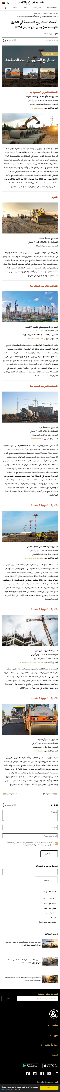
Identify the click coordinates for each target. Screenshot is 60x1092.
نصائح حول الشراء (50, 903)
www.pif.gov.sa (37, 108)
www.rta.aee (38, 750)
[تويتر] (47, 1073)
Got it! (49, 1088)
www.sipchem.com (35, 338)
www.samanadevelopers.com (31, 662)
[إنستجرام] (33, 1073)
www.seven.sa (37, 438)
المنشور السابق (48, 793)
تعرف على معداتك (49, 898)
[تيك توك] (26, 1073)
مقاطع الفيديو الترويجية (47, 922)
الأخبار (14, 7)
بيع (6, 7)
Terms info (5, 1089)
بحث (46, 880)
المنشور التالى (12, 793)
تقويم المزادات (37, 7)
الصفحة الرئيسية (51, 7)
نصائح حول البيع (50, 908)
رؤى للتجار (52, 917)
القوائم (24, 7)
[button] (30, 1026)
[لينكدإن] (54, 1073)
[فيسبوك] (40, 1073)
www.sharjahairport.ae (33, 558)
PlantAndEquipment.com (45, 1082)
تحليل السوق (51, 913)
